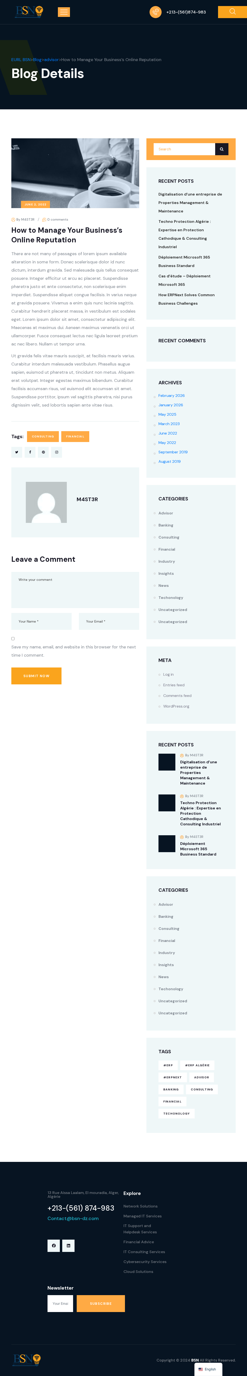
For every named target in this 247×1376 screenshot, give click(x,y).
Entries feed (174, 685)
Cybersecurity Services (145, 1261)
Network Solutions (141, 1206)
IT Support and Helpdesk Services (140, 1229)
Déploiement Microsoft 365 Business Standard (198, 849)
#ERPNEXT (172, 1077)
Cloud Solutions (138, 1271)
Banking (165, 525)
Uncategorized (172, 609)
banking (171, 1089)
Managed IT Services (143, 1216)
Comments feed (177, 695)
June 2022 (167, 433)
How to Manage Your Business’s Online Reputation (66, 235)
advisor (165, 513)
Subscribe (101, 1303)
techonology (170, 597)
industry (166, 561)
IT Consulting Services (144, 1251)
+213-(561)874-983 (186, 12)
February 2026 (171, 395)
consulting (43, 436)
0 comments (57, 219)
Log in (168, 674)
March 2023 (169, 423)
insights (166, 573)
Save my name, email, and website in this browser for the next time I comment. (73, 651)
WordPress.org (176, 706)
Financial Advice (139, 1241)
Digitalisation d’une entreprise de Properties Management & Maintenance (190, 203)
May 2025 (167, 414)
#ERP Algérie (197, 1065)
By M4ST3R (25, 219)
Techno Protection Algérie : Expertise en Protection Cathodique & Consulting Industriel (200, 813)
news (163, 585)
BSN (195, 1360)
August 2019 (169, 461)
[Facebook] (54, 1246)
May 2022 (167, 442)
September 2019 (173, 452)
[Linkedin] (68, 1246)
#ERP (168, 1065)
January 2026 (170, 404)
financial (75, 436)
